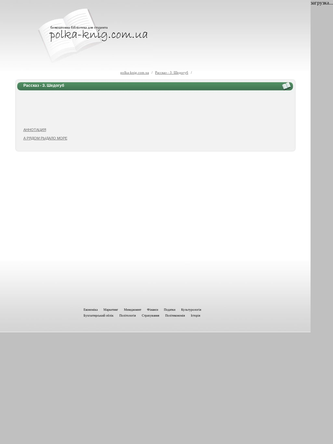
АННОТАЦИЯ (34, 130)
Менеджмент (132, 309)
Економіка (91, 309)
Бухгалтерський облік (98, 315)
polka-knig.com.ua (134, 72)
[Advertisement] (155, 109)
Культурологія (191, 309)
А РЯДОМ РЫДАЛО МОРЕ (45, 138)
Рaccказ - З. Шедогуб (171, 72)
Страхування (150, 315)
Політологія (127, 315)
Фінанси (152, 309)
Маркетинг (110, 309)
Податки (169, 309)
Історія (195, 315)
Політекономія (175, 315)
